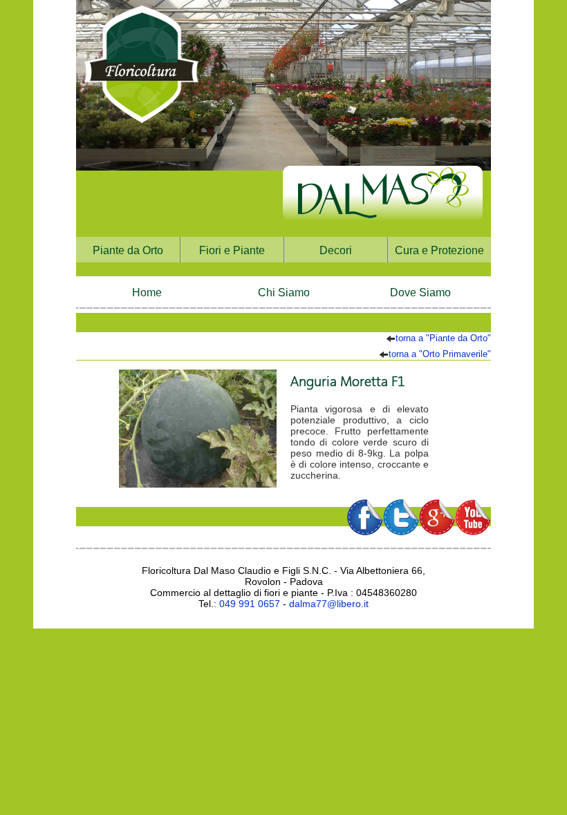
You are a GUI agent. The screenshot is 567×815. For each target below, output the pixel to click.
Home (147, 292)
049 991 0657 (249, 603)
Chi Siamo (284, 292)
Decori (335, 250)
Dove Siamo (420, 292)
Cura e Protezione (439, 250)
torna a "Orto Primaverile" (440, 354)
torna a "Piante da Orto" (443, 338)
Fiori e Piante (232, 250)
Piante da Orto (128, 250)
